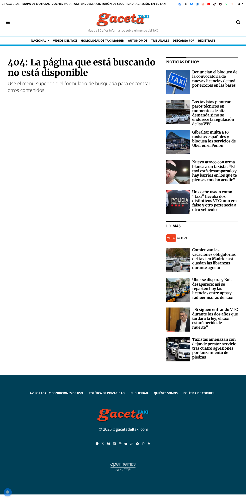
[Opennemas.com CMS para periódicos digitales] (123, 466)
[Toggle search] (238, 22)
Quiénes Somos (166, 393)
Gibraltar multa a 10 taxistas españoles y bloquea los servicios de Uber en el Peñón (214, 139)
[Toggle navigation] (8, 22)
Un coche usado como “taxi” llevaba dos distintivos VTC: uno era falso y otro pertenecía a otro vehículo (214, 201)
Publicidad (139, 393)
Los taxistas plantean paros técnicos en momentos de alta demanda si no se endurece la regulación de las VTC (213, 113)
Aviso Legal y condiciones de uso (56, 393)
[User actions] (240, 4)
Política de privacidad (107, 393)
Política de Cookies (198, 393)
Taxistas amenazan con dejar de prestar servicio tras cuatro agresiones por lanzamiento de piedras (214, 348)
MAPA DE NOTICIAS (36, 4)
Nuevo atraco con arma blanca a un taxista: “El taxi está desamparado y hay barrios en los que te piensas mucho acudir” (214, 171)
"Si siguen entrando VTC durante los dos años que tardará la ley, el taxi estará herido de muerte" (215, 318)
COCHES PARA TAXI (65, 4)
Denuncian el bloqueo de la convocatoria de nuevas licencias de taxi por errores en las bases (214, 79)
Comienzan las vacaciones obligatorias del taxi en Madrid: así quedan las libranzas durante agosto (214, 259)
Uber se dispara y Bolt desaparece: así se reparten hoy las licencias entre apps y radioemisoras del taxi (213, 288)
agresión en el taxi (150, 4)
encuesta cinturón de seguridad (107, 4)
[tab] (171, 238)
